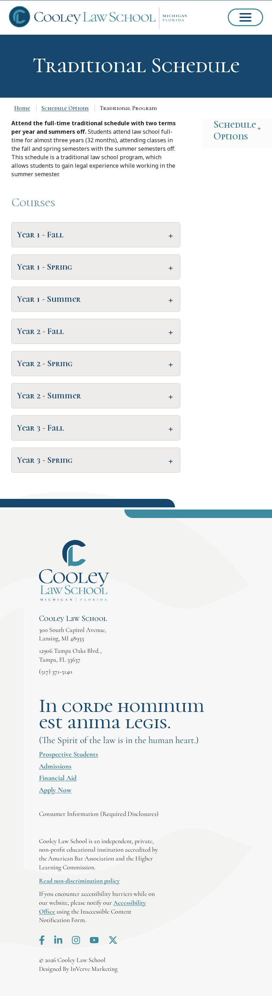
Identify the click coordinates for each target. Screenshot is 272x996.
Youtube (94, 940)
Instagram (76, 940)
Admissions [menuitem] (55, 766)
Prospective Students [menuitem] (68, 754)
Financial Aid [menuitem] (57, 778)
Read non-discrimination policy (79, 881)
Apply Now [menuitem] (55, 790)
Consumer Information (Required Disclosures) (99, 814)
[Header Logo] (98, 17)
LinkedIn (58, 940)
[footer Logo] (74, 571)
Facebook (42, 940)
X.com (113, 940)
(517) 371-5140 (55, 671)
